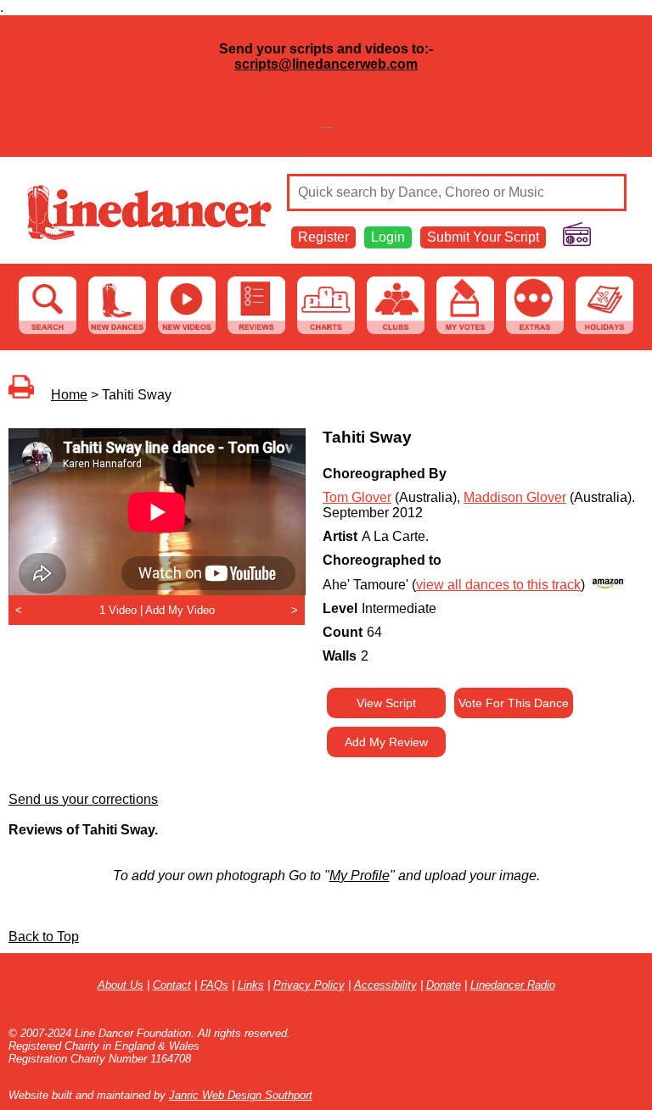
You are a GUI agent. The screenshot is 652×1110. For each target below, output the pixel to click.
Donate (443, 985)
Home (69, 395)
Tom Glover (357, 497)
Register (323, 237)
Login (388, 237)
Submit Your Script (483, 237)
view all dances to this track (498, 584)
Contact (172, 985)
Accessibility (385, 985)
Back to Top (43, 936)
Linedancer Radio (512, 985)
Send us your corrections (83, 799)
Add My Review (386, 742)
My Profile (359, 875)
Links (251, 985)
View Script (386, 703)
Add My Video (180, 610)
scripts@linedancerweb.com (326, 64)
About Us (120, 985)
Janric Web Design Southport (240, 1095)
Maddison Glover (515, 497)
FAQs (214, 985)
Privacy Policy (309, 985)
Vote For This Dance (513, 703)
